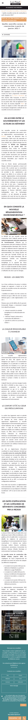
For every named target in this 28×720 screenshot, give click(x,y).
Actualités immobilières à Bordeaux (17, 11)
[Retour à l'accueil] (16, 3)
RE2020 (3, 136)
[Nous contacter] (17, 636)
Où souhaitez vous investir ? (14, 7)
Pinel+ (22, 103)
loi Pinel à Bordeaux (18, 95)
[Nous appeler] (11, 636)
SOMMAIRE (7, 34)
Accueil (3, 11)
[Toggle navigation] (2, 3)
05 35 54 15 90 (14, 667)
